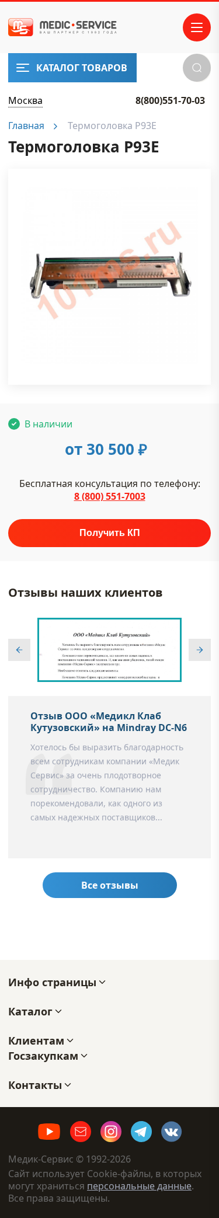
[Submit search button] (197, 68)
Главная (26, 125)
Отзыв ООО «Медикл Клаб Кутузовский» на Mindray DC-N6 (108, 721)
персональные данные (139, 1185)
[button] (19, 650)
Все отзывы (109, 885)
